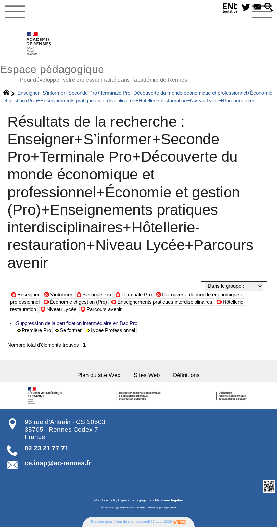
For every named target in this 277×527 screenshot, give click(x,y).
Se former (71, 330)
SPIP (173, 507)
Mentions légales (169, 500)
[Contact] (257, 7)
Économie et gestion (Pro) (78, 302)
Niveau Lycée (61, 309)
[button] (268, 7)
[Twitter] (246, 7)
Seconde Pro (96, 294)
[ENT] (230, 9)
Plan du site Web (98, 375)
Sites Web (147, 375)
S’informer (61, 294)
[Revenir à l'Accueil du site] (9, 93)
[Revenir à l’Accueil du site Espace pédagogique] (39, 43)
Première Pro (36, 330)
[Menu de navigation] (14, 12)
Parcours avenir (104, 309)
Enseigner (28, 294)
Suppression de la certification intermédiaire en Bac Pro (76, 323)
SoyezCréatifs (147, 507)
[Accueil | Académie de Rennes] (46, 395)
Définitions (186, 375)
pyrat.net (121, 507)
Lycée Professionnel (113, 330)
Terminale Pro (136, 294)
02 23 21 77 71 (47, 448)
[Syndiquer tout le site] (179, 521)
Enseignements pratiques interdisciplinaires (164, 302)
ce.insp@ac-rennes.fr (58, 463)
